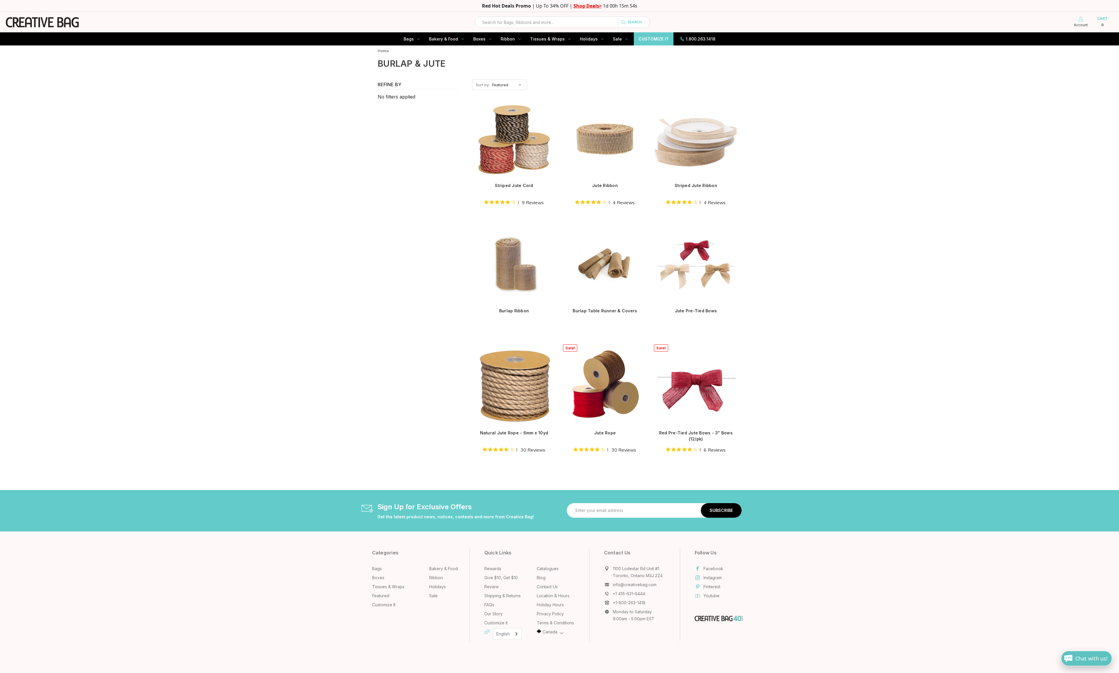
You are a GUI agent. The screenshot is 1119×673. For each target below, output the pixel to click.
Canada (550, 631)
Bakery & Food (443, 38)
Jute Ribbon (605, 185)
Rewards (492, 568)
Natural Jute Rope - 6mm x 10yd (514, 432)
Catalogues (548, 568)
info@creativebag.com (635, 584)
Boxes (479, 38)
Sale (617, 38)
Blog (541, 577)
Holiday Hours (550, 604)
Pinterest (711, 586)
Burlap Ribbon (514, 310)
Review (491, 586)
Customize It (653, 38)
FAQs (489, 604)
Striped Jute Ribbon (696, 185)
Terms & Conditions (555, 622)
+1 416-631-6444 (629, 593)
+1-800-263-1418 (629, 602)
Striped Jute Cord (514, 185)
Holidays (589, 38)
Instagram (712, 577)
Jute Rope (605, 432)
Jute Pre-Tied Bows (696, 310)
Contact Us (547, 586)
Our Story (493, 613)
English (503, 633)
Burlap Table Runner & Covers (605, 310)
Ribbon (508, 38)
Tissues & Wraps (547, 38)
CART (1102, 21)
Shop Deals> (587, 6)
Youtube (711, 595)
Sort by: (483, 84)
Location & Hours (553, 595)
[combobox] (562, 22)
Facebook (713, 568)
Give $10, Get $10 (501, 577)
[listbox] (509, 85)
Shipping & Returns (502, 595)
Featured (380, 595)
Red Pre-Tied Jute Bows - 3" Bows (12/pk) (696, 435)
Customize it (496, 622)
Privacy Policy (550, 613)
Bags (409, 38)
